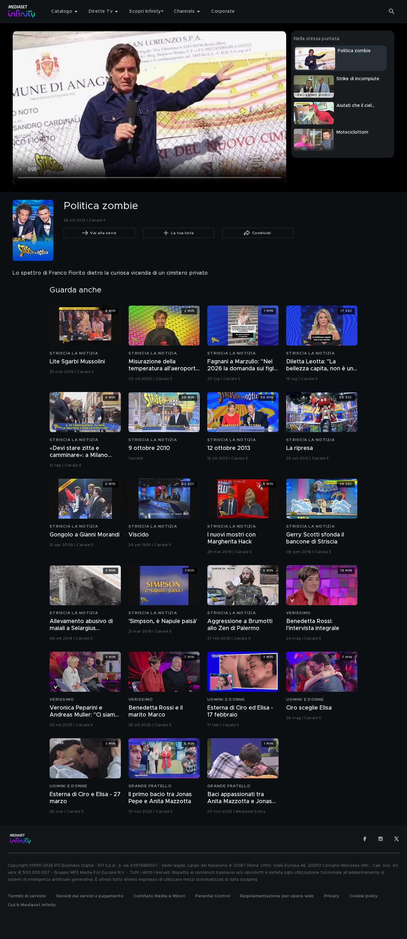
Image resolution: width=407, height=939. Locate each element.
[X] (396, 839)
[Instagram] (380, 839)
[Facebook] (365, 839)
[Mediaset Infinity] (22, 11)
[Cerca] (392, 11)
